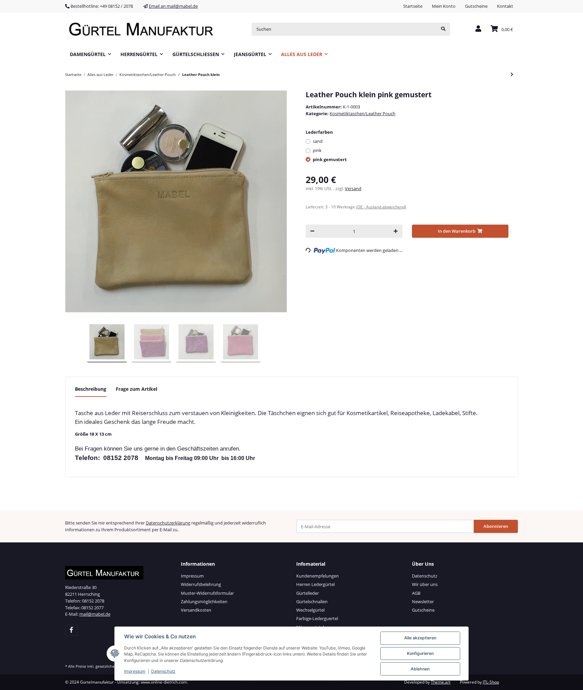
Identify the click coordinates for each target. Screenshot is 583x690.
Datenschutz (424, 576)
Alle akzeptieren (420, 637)
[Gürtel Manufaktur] (143, 29)
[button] (478, 29)
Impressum (192, 576)
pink (317, 150)
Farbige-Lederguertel (317, 618)
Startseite (412, 6)
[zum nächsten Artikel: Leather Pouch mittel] (512, 74)
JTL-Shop (491, 682)
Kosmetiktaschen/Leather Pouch (362, 113)
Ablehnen (420, 668)
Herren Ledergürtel (315, 584)
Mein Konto (443, 6)
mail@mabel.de (94, 614)
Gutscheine (476, 6)
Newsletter (423, 601)
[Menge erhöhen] (395, 231)
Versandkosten (196, 610)
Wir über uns (425, 584)
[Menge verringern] (312, 231)
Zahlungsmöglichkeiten (204, 601)
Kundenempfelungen (317, 576)
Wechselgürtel (310, 610)
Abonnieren (495, 526)
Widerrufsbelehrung (201, 584)
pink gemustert (330, 159)
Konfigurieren (420, 653)
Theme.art (440, 682)
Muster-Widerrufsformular (207, 593)
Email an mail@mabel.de (173, 6)
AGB (416, 593)
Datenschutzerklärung (168, 523)
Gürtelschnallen (312, 601)
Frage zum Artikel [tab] (136, 389)
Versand (353, 188)
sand (318, 141)
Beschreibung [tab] (90, 389)
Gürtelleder (307, 593)
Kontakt (505, 6)
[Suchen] (443, 29)
